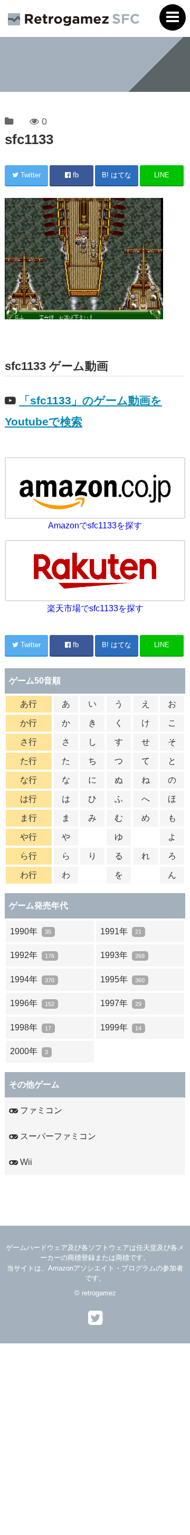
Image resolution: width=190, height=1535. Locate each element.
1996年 (32, 1003)
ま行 (28, 817)
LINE (161, 175)
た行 (28, 760)
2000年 (29, 1051)
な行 (28, 779)
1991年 (120, 931)
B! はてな (116, 175)
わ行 (28, 874)
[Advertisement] (95, 1438)
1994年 (32, 979)
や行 (28, 836)
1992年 (32, 955)
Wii (25, 1162)
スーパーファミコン (57, 1136)
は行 (28, 798)
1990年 (30, 931)
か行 (28, 722)
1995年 (122, 979)
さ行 (28, 741)
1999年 (120, 1027)
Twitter (29, 175)
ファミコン (40, 1110)
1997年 (120, 1003)
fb (75, 175)
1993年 (122, 955)
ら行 (28, 855)
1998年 (30, 1027)
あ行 (28, 703)
